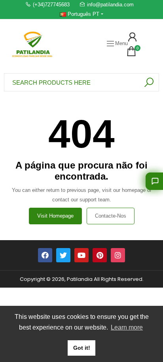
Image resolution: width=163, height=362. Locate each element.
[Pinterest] (100, 255)
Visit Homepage (55, 216)
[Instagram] (118, 255)
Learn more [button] (127, 327)
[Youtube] (81, 255)
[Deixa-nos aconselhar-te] (154, 181)
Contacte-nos (110, 216)
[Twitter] (63, 255)
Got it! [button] (81, 348)
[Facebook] (45, 255)
